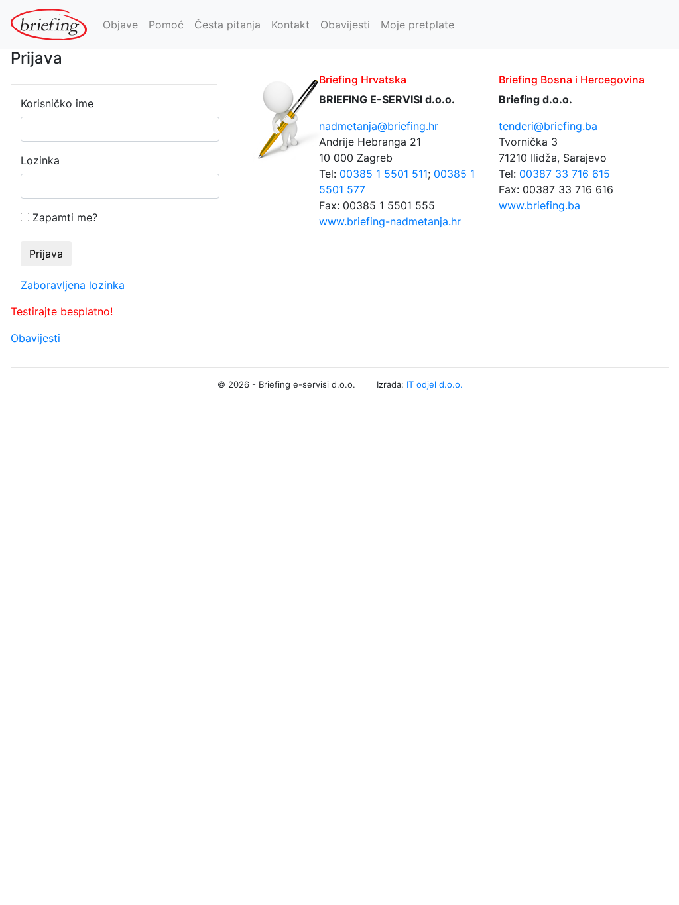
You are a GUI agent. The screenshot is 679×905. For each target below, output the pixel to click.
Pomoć (166, 24)
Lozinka (40, 160)
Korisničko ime (57, 103)
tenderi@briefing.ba (548, 126)
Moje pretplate (417, 24)
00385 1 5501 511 (384, 173)
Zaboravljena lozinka (73, 285)
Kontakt (290, 24)
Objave (120, 24)
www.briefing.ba (539, 205)
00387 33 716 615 (564, 173)
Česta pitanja (227, 24)
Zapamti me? (64, 217)
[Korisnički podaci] (663, 24)
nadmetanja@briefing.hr (378, 126)
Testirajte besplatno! (62, 311)
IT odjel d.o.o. (434, 384)
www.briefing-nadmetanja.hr (390, 221)
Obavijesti (345, 24)
